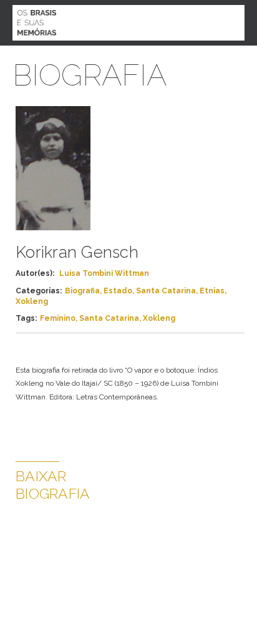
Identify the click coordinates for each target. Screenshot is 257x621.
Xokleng (32, 301)
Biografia (82, 290)
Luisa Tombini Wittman (104, 273)
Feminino (57, 318)
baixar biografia (53, 484)
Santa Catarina (166, 290)
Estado (118, 290)
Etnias (212, 290)
